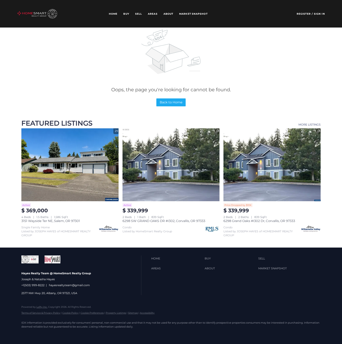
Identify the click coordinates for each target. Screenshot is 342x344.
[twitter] (37, 333)
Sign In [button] (319, 13)
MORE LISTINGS (309, 124)
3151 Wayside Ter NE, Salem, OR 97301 (50, 221)
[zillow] (49, 333)
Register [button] (304, 13)
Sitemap (133, 312)
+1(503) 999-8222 (33, 285)
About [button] (168, 13)
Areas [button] (153, 13)
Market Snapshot (193, 13)
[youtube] (83, 333)
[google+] (95, 333)
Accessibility (147, 312)
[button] (37, 13)
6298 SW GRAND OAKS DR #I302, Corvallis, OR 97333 (164, 221)
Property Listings (116, 312)
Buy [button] (126, 13)
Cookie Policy (70, 312)
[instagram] (72, 333)
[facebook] (26, 333)
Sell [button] (138, 13)
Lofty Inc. (42, 306)
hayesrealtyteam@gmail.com (69, 285)
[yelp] (60, 333)
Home (113, 13)
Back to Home (171, 102)
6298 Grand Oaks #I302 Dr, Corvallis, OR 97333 (259, 221)
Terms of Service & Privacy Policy (40, 312)
